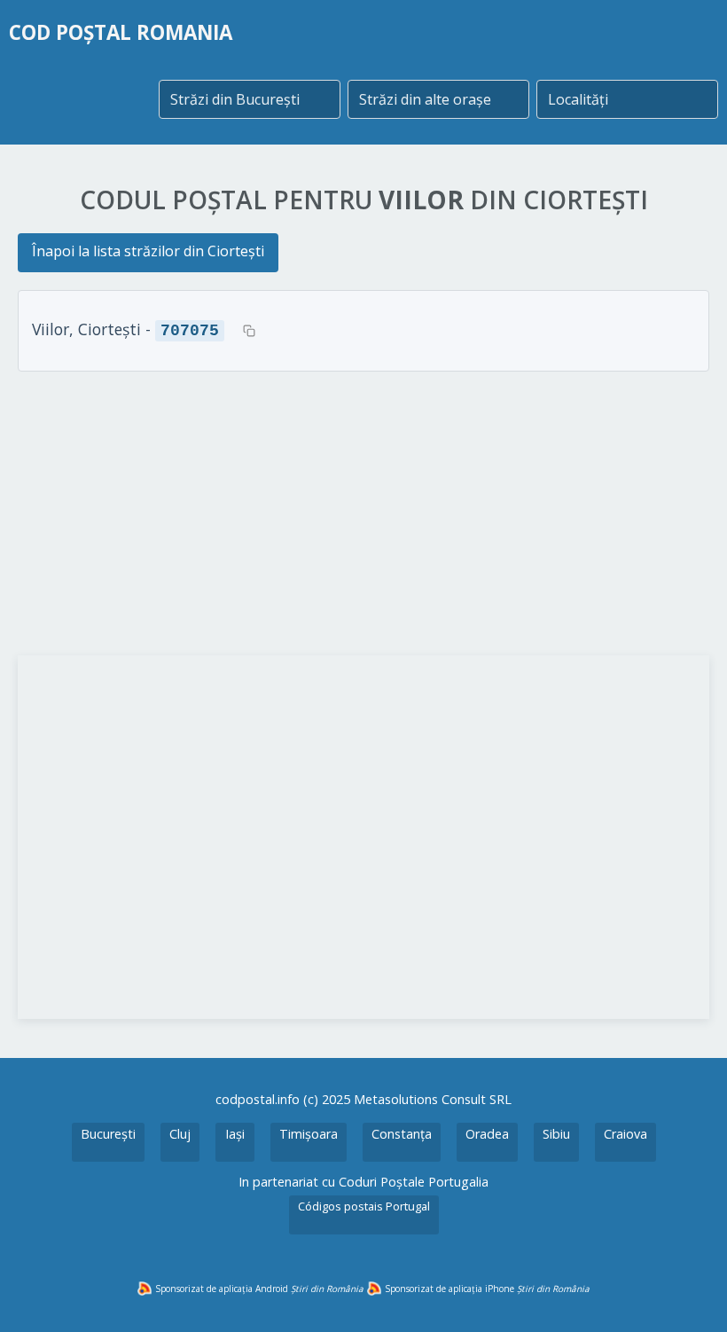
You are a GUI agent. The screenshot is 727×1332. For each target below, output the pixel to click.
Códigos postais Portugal (364, 1206)
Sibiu (556, 1133)
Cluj (180, 1133)
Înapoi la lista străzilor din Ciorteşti (148, 251)
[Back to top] (689, 1294)
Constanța (401, 1133)
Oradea (487, 1133)
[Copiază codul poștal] (249, 330)
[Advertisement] (363, 513)
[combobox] (249, 99)
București (108, 1133)
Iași (235, 1133)
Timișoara (308, 1133)
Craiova (625, 1133)
